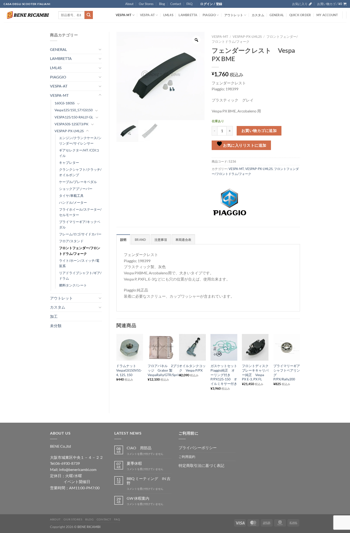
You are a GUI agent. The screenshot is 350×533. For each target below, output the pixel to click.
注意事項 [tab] (161, 240)
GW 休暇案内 (138, 498)
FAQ (189, 4)
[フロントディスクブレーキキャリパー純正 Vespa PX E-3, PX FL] (255, 347)
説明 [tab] (123, 240)
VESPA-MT (123, 15)
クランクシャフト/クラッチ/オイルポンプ (80, 172)
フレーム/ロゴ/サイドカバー (80, 234)
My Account (327, 15)
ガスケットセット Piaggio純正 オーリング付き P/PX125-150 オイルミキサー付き (223, 375)
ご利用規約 (187, 457)
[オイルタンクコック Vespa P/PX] (192, 347)
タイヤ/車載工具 (71, 196)
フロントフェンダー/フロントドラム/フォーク (79, 250)
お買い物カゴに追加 (259, 130)
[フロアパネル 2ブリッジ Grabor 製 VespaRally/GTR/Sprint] (161, 347)
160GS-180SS (65, 103)
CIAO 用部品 (139, 448)
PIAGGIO (209, 15)
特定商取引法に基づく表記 (201, 465)
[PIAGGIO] (229, 202)
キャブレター (69, 162)
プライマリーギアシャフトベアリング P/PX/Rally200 (286, 372)
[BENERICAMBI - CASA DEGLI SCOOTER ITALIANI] (27, 15)
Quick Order (300, 15)
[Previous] (116, 370)
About (129, 4)
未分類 (55, 325)
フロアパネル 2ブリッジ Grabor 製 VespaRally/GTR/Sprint (164, 370)
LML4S (168, 15)
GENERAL (277, 15)
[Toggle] (100, 49)
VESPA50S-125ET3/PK (72, 124)
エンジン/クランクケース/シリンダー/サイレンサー (80, 140)
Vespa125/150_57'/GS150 (74, 110)
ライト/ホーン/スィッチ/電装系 (79, 263)
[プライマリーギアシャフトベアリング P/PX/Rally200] (286, 347)
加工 (54, 316)
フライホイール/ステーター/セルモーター (80, 212)
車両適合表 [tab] (183, 240)
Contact (175, 4)
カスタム (258, 15)
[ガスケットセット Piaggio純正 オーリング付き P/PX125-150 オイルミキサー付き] (223, 347)
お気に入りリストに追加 (244, 145)
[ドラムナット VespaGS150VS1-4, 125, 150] (129, 347)
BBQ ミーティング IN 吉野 (148, 480)
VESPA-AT (147, 15)
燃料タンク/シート (73, 285)
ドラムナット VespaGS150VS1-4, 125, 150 (129, 370)
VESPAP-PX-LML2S (69, 131)
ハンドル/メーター (73, 202)
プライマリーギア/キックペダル (79, 224)
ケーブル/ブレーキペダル (78, 182)
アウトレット (233, 15)
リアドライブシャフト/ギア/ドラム (80, 275)
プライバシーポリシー (198, 447)
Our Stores (146, 4)
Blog (162, 4)
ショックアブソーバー (75, 189)
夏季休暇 (134, 463)
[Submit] (89, 15)
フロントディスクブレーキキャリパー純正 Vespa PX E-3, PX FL (255, 372)
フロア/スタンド (71, 241)
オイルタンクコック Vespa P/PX (192, 368)
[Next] (299, 370)
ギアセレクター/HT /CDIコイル (79, 153)
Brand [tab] (140, 240)
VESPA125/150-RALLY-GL (74, 117)
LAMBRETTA (188, 15)
